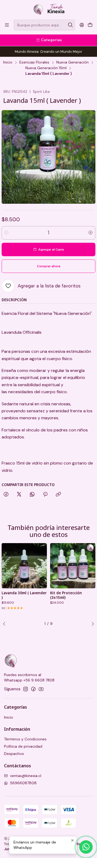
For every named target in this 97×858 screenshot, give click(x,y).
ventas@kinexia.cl (25, 775)
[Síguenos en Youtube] (41, 689)
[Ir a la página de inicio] (48, 9)
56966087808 (23, 782)
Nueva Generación (72, 62)
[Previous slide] (6, 624)
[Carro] (90, 25)
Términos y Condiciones (25, 739)
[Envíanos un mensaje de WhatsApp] (86, 847)
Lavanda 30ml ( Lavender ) (24, 595)
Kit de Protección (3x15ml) (66, 595)
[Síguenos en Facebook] (33, 689)
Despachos (14, 753)
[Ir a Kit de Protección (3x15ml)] (72, 565)
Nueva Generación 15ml (46, 68)
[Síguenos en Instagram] (25, 689)
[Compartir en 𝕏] (19, 495)
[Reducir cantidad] (6, 232)
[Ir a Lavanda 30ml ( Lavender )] (24, 565)
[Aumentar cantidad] (90, 232)
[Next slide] (91, 624)
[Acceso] (81, 25)
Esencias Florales (34, 62)
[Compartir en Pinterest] (45, 495)
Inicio (7, 62)
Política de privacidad (23, 746)
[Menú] (7, 25)
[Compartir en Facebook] (6, 495)
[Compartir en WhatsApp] (32, 495)
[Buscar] (70, 25)
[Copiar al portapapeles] (58, 495)
